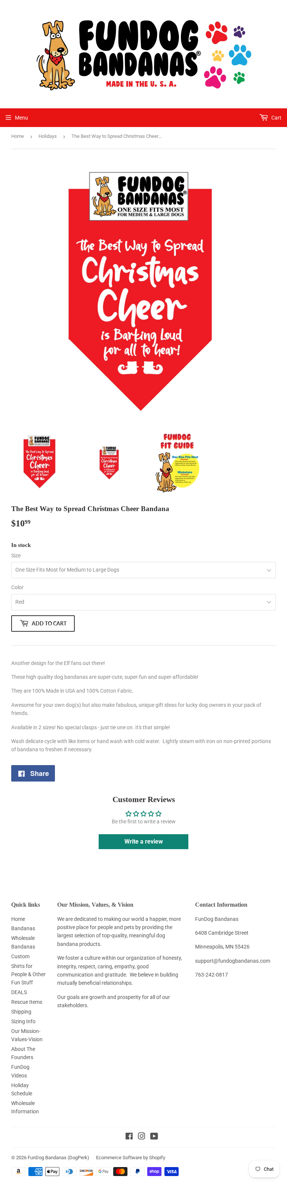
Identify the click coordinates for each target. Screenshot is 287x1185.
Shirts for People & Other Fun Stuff (28, 974)
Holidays (47, 136)
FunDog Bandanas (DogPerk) (58, 1157)
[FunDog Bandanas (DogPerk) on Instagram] (141, 1137)
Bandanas (23, 928)
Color (17, 587)
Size (16, 556)
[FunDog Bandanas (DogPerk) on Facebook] (129, 1137)
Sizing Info (23, 1021)
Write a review (143, 841)
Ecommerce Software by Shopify (130, 1157)
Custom (20, 956)
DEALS (19, 992)
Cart (275, 118)
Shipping (21, 1012)
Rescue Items (26, 1002)
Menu (21, 118)
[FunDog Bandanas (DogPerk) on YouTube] (154, 1137)
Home (17, 136)
